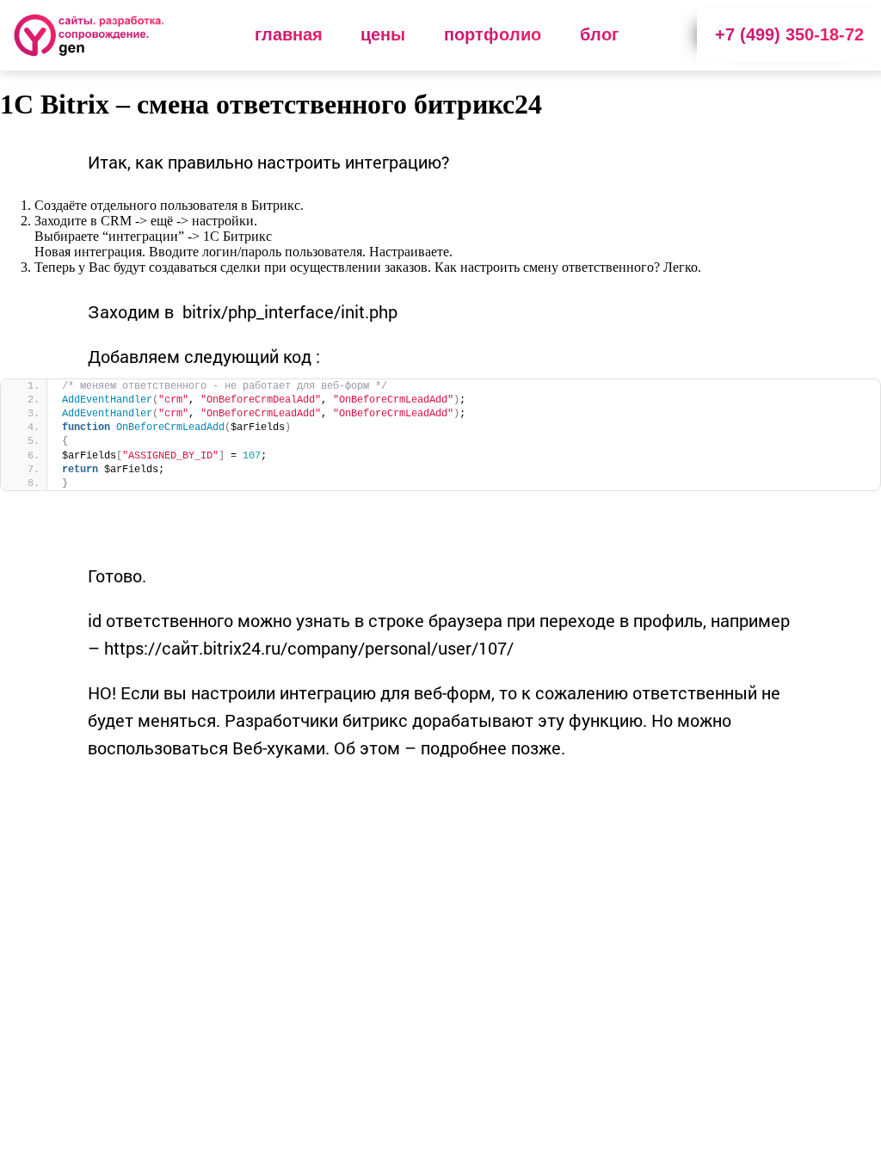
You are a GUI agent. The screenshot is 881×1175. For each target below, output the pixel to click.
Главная (289, 34)
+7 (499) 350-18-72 (789, 34)
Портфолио (492, 34)
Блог (599, 34)
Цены (382, 34)
